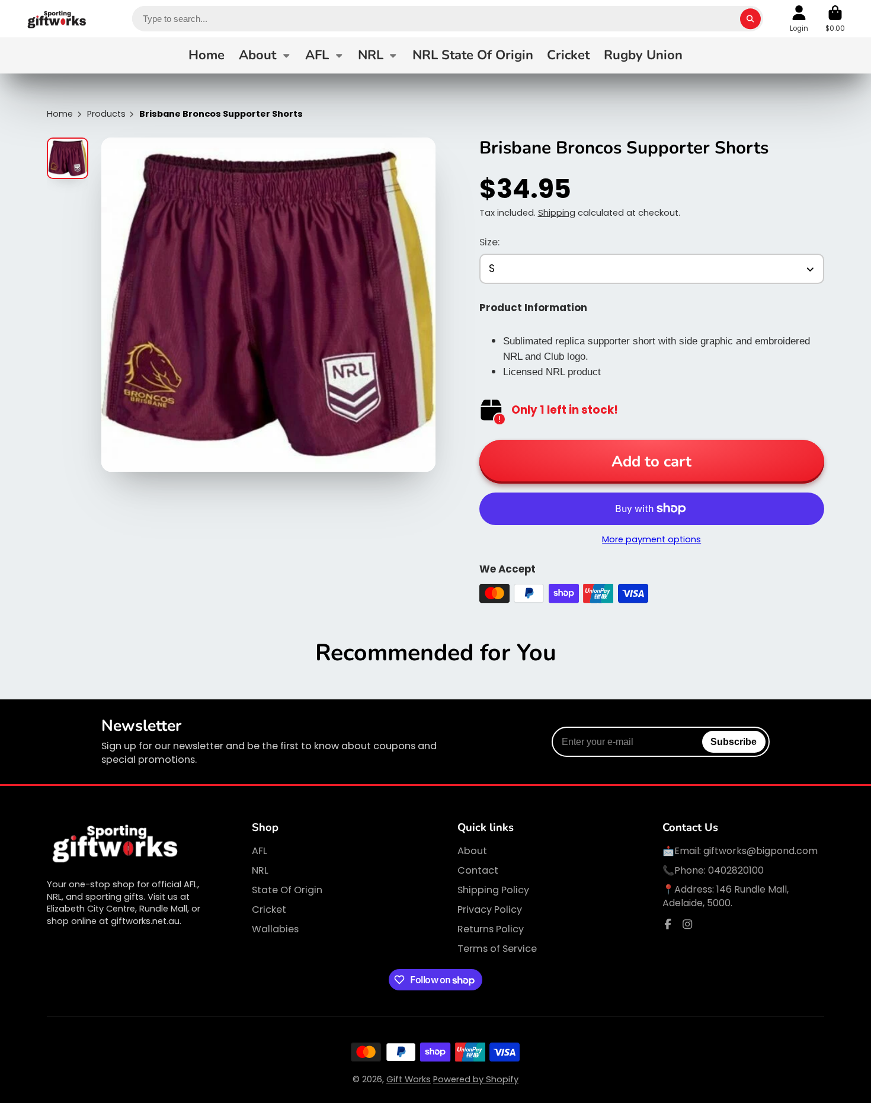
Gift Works (408, 1079)
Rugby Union (643, 55)
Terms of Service (497, 948)
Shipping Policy (493, 890)
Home (206, 55)
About (257, 55)
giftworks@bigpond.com (760, 851)
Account (799, 19)
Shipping (556, 213)
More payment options (651, 539)
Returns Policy (490, 929)
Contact (477, 870)
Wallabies (275, 929)
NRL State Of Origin (472, 55)
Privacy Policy (489, 909)
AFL (317, 55)
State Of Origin (287, 890)
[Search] (750, 18)
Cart (835, 19)
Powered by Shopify (475, 1079)
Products (106, 114)
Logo (57, 18)
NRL (370, 55)
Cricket (568, 55)
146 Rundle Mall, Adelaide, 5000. (725, 896)
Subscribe (733, 741)
